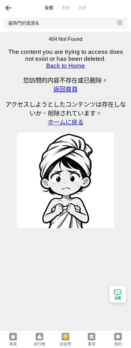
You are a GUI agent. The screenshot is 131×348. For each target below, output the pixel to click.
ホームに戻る (66, 122)
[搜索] (120, 23)
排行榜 (39, 344)
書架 (91, 344)
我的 (118, 344)
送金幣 (65, 344)
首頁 (13, 344)
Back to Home (65, 65)
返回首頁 (65, 89)
